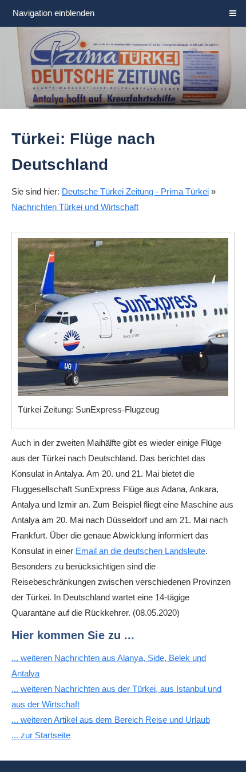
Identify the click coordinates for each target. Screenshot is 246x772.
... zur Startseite (40, 735)
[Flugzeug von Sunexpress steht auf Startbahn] (123, 317)
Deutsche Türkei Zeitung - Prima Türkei (135, 191)
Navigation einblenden (53, 13)
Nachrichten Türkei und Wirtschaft (74, 207)
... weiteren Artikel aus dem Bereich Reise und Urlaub (110, 720)
